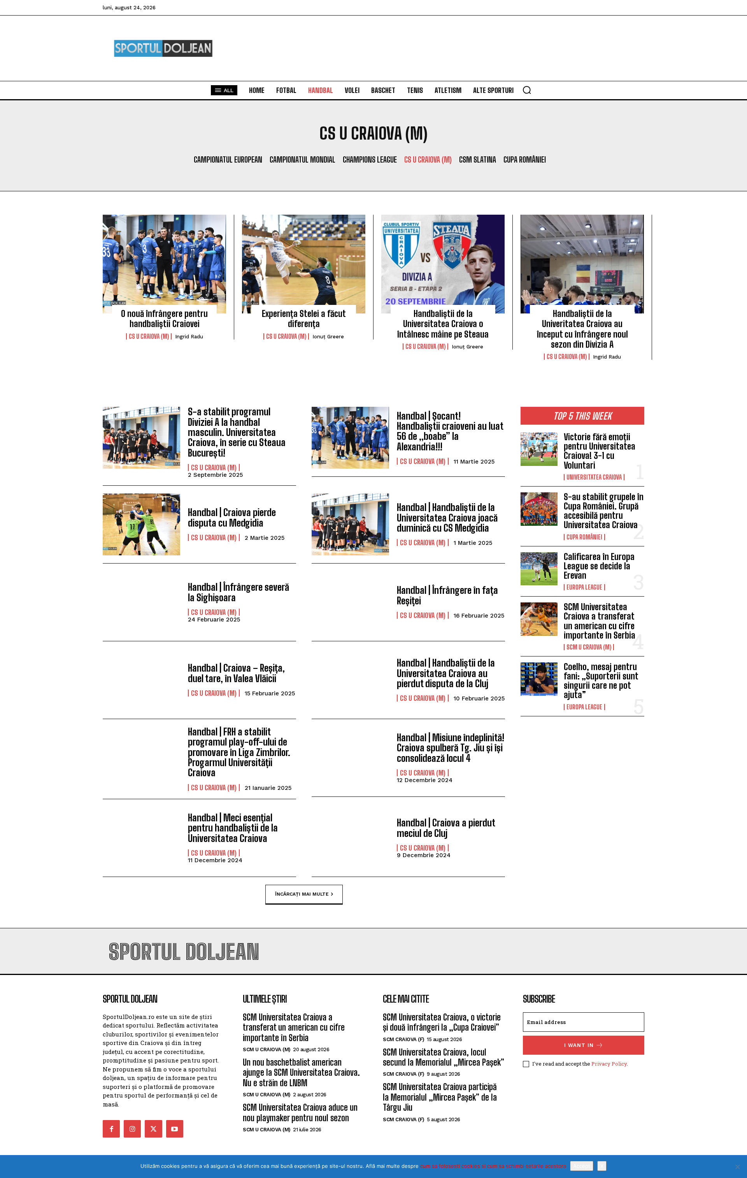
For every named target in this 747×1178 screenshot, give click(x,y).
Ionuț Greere (328, 337)
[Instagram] (132, 1128)
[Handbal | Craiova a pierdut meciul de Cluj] (350, 838)
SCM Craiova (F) (403, 1039)
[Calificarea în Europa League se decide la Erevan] (539, 569)
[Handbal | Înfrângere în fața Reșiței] (350, 602)
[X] (737, 1167)
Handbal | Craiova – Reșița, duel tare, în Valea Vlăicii (236, 673)
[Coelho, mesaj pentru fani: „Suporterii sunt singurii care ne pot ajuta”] (539, 679)
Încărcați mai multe (302, 893)
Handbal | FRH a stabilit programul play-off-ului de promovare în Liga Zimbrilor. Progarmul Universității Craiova (239, 752)
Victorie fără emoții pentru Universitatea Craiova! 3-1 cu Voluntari (599, 451)
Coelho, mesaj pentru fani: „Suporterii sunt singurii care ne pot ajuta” (601, 681)
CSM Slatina (477, 159)
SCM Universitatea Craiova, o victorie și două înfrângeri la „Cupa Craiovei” (442, 1022)
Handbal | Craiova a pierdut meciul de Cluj (446, 827)
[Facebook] (111, 1128)
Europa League (584, 587)
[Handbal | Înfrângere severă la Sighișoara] (141, 602)
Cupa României (524, 159)
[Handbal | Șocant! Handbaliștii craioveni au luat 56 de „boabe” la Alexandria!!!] (350, 438)
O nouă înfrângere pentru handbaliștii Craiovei (164, 318)
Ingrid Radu (189, 337)
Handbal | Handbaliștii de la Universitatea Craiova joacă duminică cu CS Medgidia (447, 518)
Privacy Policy (609, 1063)
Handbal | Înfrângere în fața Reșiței (447, 595)
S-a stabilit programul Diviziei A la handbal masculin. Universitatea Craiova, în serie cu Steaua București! (237, 432)
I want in (579, 1045)
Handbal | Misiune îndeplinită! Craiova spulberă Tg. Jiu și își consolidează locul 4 (450, 748)
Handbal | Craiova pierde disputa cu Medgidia (232, 517)
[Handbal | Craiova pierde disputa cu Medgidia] (141, 524)
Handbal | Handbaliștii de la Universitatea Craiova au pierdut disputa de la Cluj (446, 673)
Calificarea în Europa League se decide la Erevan (599, 566)
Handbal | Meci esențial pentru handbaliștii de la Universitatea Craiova (233, 828)
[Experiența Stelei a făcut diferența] (303, 264)
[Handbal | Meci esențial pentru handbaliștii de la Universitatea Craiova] (141, 838)
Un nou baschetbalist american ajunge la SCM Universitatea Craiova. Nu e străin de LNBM (301, 1072)
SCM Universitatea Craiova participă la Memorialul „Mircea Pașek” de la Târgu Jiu (440, 1097)
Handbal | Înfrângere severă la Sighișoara (238, 592)
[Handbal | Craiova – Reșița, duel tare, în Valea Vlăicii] (141, 680)
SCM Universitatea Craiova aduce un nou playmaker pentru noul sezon (300, 1112)
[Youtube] (174, 1128)
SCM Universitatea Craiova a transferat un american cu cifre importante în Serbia (599, 621)
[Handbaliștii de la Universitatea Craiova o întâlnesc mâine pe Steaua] (443, 264)
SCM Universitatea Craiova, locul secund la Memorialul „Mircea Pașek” (443, 1057)
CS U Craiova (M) (428, 159)
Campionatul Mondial (302, 159)
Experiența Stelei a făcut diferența (304, 318)
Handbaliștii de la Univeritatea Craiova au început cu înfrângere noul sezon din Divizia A (582, 329)
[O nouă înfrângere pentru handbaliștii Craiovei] (164, 264)
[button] (526, 90)
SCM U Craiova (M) (588, 647)
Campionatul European (228, 159)
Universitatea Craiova (594, 477)
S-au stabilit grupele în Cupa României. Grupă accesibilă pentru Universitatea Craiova (604, 511)
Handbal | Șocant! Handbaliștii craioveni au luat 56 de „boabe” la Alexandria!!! (450, 431)
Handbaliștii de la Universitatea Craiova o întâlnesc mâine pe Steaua (443, 324)
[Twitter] (153, 1128)
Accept (581, 1166)
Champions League (370, 159)
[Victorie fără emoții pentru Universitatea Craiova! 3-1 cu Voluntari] (539, 449)
